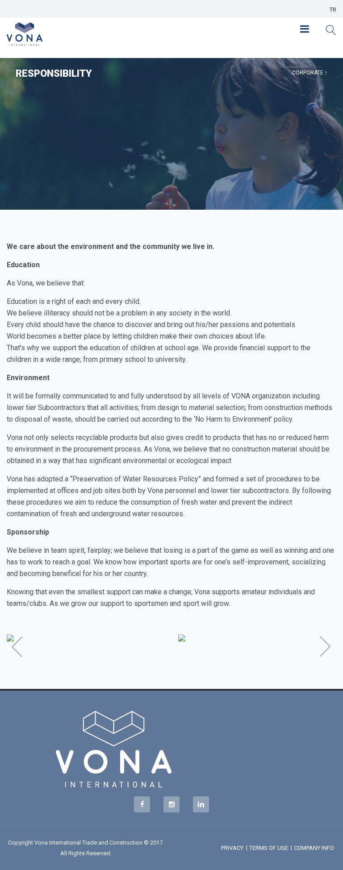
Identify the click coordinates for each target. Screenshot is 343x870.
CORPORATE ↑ (309, 73)
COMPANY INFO (314, 848)
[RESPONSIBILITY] (86, 638)
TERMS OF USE (268, 848)
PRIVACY (232, 848)
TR (333, 9)
